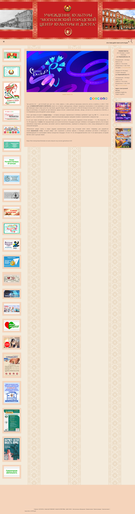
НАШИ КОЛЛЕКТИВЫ (60, 509)
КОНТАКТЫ (41, 509)
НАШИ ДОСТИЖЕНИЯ (49, 509)
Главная (36, 509)
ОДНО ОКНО (69, 509)
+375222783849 (122, 85)
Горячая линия (105, 509)
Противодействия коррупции (117, 43)
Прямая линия (89, 509)
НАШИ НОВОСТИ (67, 94)
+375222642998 (125, 67)
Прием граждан (97, 509)
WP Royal (33, 511)
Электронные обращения (78, 509)
